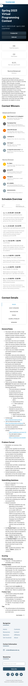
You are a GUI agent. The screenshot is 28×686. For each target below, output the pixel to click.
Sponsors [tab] (14, 322)
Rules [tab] (14, 304)
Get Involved (7, 638)
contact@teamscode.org (12, 650)
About (16, 638)
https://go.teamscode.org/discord (14, 423)
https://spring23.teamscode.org (13, 419)
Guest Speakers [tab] (14, 308)
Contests (17, 629)
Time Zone (18, 204)
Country (3, 204)
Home (5, 629)
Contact (16, 632)
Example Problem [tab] (14, 318)
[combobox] (7, 206)
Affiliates (17, 635)
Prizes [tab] (14, 315)
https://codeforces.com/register (17, 437)
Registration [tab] (14, 311)
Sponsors (6, 635)
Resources (6, 632)
